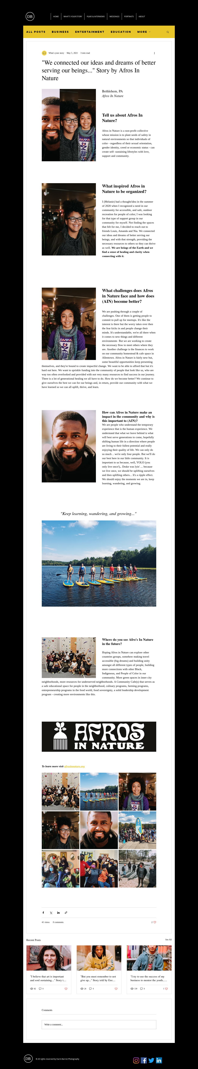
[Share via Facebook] (43, 912)
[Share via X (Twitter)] (50, 912)
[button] (167, 32)
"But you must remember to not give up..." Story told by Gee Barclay (98, 978)
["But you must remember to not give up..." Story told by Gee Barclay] (99, 958)
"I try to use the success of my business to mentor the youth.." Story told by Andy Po (148, 978)
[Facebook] (144, 1060)
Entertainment (90, 31)
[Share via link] (66, 912)
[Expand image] (60, 791)
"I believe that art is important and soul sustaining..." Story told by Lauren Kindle (48, 978)
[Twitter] (151, 1060)
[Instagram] (136, 1060)
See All (168, 939)
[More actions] (154, 53)
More (142, 31)
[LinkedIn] (159, 1060)
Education (121, 31)
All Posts (36, 31)
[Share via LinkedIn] (58, 912)
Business (60, 31)
